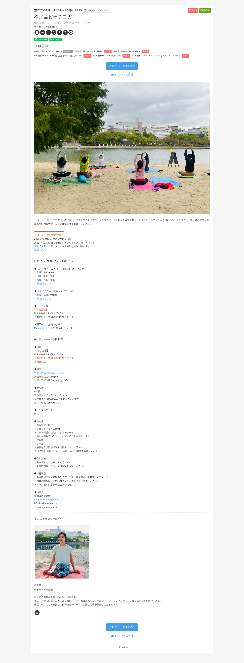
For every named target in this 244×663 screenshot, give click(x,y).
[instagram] (65, 32)
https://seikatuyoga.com (46, 499)
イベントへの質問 (123, 74)
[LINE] (70, 32)
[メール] (42, 32)
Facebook (39, 328)
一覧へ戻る (122, 647)
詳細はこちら (44, 283)
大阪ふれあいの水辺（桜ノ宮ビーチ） (54, 372)
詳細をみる (40, 250)
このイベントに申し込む (122, 66)
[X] (53, 32)
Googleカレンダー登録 (97, 10)
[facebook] (59, 32)
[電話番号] (48, 32)
